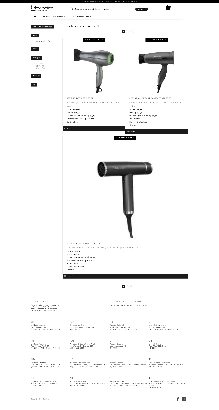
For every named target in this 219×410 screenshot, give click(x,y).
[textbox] (110, 9)
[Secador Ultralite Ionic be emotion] (125, 191)
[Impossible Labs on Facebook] (178, 399)
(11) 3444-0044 (140, 305)
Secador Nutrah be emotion (80, 98)
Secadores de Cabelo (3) (42, 27)
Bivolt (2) (40, 68)
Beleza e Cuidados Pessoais (55, 16)
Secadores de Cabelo (82, 16)
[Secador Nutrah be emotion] (94, 69)
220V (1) (40, 66)
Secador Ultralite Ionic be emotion (84, 243)
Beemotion (35, 16)
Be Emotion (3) (43, 41)
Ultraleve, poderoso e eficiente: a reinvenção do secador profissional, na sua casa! (105, 247)
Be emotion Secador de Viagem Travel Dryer (150, 98)
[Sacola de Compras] (168, 7)
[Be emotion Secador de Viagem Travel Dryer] (156, 69)
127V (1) (39, 63)
